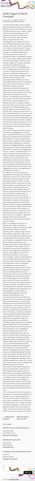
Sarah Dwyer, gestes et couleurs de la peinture (16, 427)
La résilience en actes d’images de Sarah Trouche (17, 451)
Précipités (21, 21)
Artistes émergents (8, 447)
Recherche (28, 472)
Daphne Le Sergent (18, 20)
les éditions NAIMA (13, 479)
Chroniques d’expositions (10, 21)
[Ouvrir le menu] (30, 2)
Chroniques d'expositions (10, 435)
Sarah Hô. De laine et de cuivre (12, 439)
